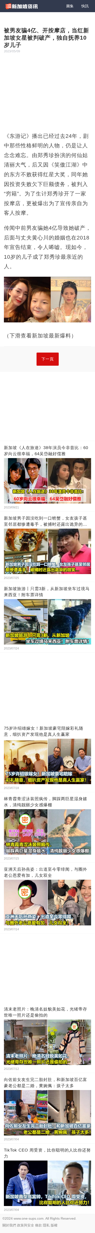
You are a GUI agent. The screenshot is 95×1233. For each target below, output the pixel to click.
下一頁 (47, 359)
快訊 (85, 6)
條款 (38, 1225)
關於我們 (9, 1225)
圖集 (70, 6)
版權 (54, 1225)
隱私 (46, 1225)
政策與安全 (25, 1225)
